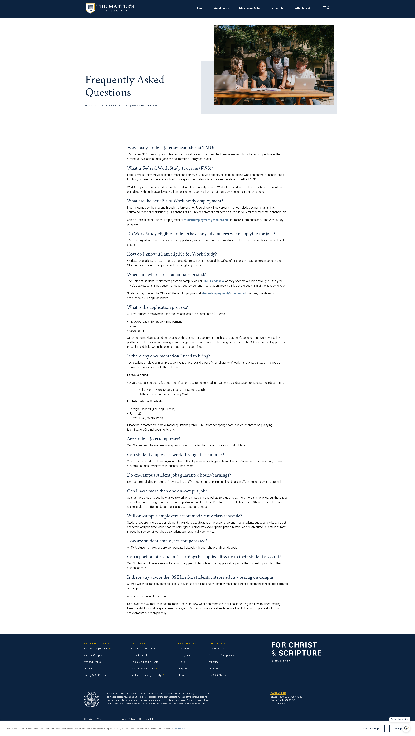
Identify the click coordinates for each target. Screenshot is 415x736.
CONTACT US (278, 693)
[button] (406, 728)
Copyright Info (146, 719)
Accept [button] (398, 728)
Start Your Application (95, 648)
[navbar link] (324, 8)
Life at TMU (277, 8)
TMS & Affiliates (217, 675)
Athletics (301, 8)
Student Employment (108, 105)
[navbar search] (328, 8)
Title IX (181, 661)
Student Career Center (143, 648)
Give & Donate (91, 668)
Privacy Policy (127, 719)
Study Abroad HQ (140, 655)
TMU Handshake (214, 281)
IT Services (184, 648)
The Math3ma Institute (143, 668)
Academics (221, 8)
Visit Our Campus (93, 655)
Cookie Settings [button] (370, 728)
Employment (184, 655)
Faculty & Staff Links (95, 675)
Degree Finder (217, 648)
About (200, 8)
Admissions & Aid (249, 8)
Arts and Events (92, 661)
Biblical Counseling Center (145, 661)
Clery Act (183, 668)
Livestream (215, 668)
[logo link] (110, 12)
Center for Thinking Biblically (146, 675)
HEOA (181, 675)
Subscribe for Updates (221, 655)
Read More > (179, 728)
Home (88, 105)
